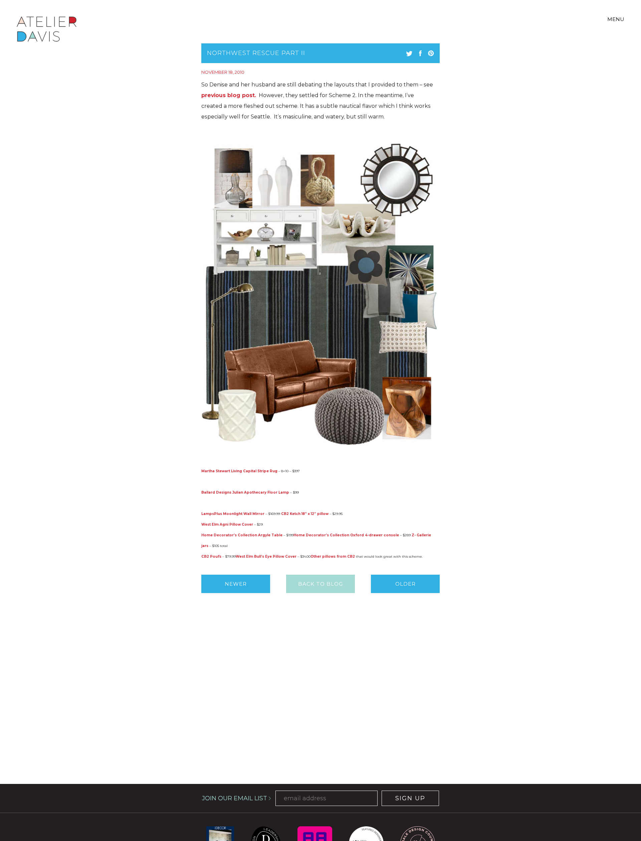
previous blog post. (228, 95)
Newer (236, 584)
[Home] (46, 30)
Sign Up (410, 798)
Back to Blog (320, 584)
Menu (615, 19)
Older (405, 584)
